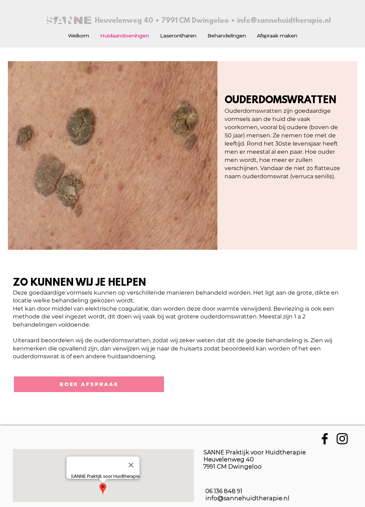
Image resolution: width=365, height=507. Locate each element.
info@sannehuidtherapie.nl (284, 21)
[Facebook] (324, 438)
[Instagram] (342, 438)
